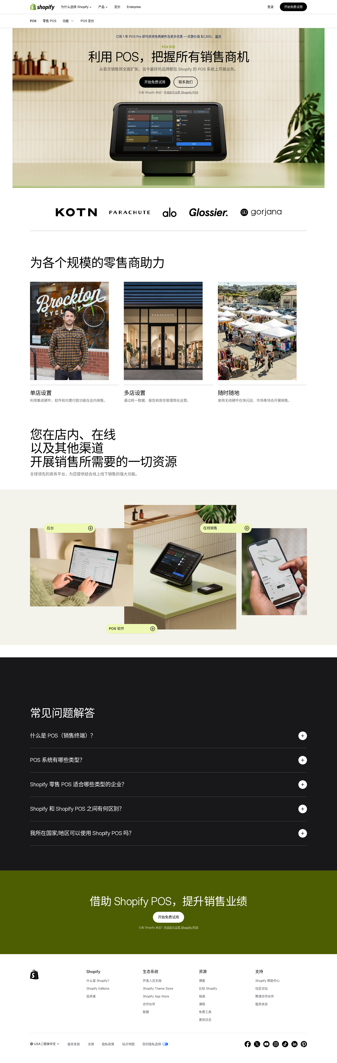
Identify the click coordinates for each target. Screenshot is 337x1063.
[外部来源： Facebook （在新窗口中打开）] (248, 1044)
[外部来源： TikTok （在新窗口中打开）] (285, 1044)
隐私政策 (108, 1044)
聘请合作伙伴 (264, 996)
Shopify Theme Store (158, 988)
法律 (91, 1044)
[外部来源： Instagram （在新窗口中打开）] (276, 1044)
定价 (117, 7)
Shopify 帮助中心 (267, 981)
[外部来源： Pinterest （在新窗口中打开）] (304, 1044)
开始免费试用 (293, 7)
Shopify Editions (97, 988)
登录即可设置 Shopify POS (181, 92)
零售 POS (49, 21)
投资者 (91, 996)
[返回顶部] (34, 974)
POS (33, 21)
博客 (202, 981)
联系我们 (186, 82)
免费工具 (205, 1012)
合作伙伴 (149, 1004)
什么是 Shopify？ (98, 981)
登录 (270, 7)
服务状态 (261, 1004)
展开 (218, 36)
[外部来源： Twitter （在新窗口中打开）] (257, 1044)
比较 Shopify (208, 988)
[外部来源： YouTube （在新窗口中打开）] (266, 1044)
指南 (202, 996)
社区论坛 (261, 988)
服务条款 (73, 1044)
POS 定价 (87, 21)
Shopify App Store (156, 996)
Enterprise (134, 7)
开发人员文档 (152, 981)
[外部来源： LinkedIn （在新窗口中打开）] (294, 1044)
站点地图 (128, 1044)
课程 (202, 1004)
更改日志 (205, 1020)
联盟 (146, 1012)
